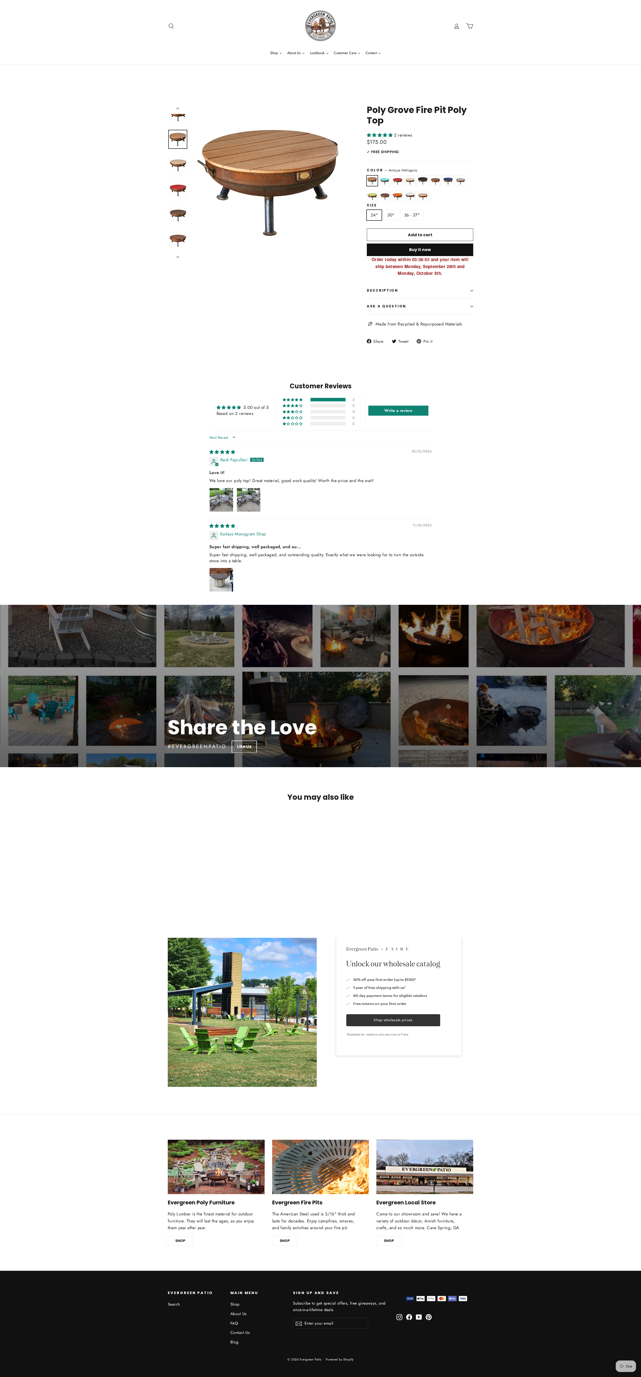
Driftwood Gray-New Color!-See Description (460, 181)
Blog (234, 1342)
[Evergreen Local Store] (424, 1167)
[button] (380, 135)
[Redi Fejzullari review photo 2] (249, 500)
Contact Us (240, 1332)
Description (382, 290)
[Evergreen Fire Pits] (320, 1167)
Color (392, 170)
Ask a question (386, 306)
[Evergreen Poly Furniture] (216, 1167)
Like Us (244, 746)
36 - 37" (412, 215)
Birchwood (410, 181)
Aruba (385, 181)
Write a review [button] (398, 410)
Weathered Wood (422, 196)
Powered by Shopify (340, 1359)
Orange (397, 196)
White (410, 196)
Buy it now (420, 250)
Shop (235, 1304)
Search (174, 1304)
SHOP (180, 1240)
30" (390, 215)
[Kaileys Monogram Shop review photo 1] (221, 580)
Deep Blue (448, 181)
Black (422, 181)
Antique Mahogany (372, 181)
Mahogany (385, 196)
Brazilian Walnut (435, 181)
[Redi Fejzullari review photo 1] (221, 500)
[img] (222, 452)
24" (374, 215)
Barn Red (397, 181)
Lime (372, 196)
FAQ (234, 1323)
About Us (238, 1314)
